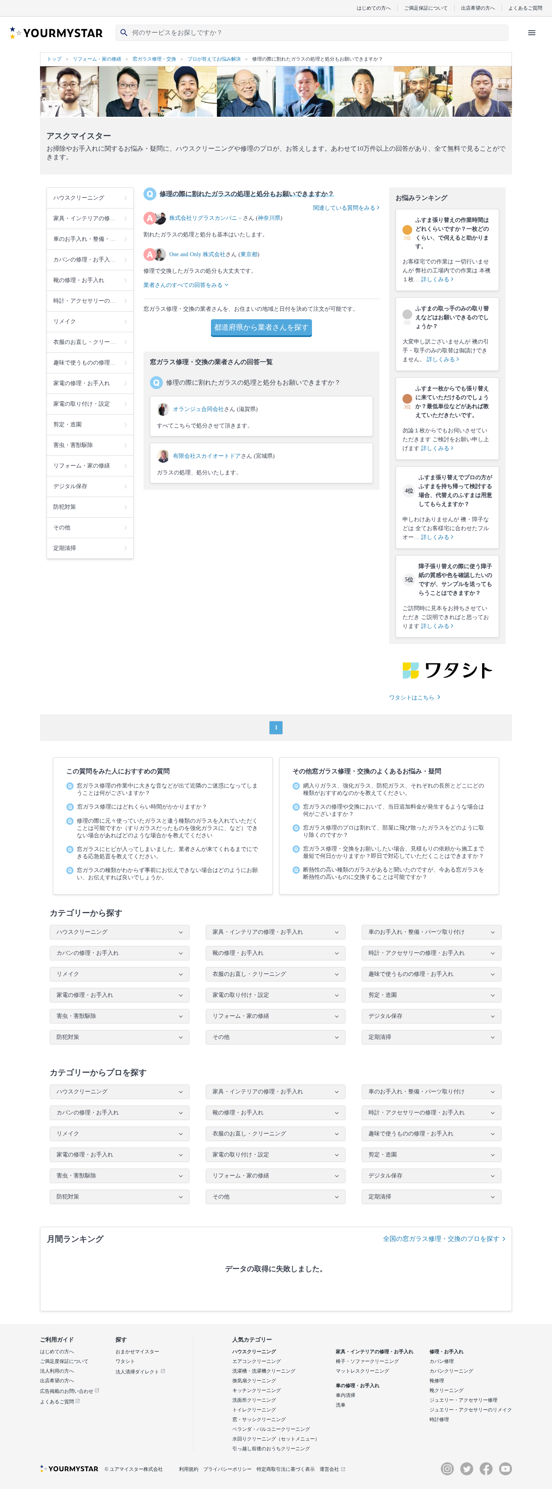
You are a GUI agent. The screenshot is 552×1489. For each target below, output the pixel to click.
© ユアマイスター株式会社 (134, 1469)
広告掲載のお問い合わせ (67, 1391)
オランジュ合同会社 (198, 409)
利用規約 (188, 1469)
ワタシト (125, 1361)
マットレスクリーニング (362, 1371)
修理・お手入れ (447, 1351)
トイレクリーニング (254, 1410)
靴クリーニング (447, 1390)
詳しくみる (436, 279)
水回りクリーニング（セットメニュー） (276, 1439)
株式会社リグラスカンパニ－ (206, 218)
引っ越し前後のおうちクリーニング (271, 1448)
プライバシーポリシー (227, 1469)
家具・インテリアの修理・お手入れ (374, 1351)
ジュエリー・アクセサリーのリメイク (471, 1410)
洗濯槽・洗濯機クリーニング (263, 1371)
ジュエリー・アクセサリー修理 (463, 1400)
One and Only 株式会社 (197, 254)
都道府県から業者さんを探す (261, 327)
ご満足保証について (426, 7)
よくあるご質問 (525, 7)
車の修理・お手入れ (357, 1385)
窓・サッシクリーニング (259, 1419)
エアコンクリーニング (256, 1361)
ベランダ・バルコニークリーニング (271, 1429)
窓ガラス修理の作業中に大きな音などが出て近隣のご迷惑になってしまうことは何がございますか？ (167, 789)
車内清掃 (345, 1395)
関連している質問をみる (345, 208)
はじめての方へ (374, 7)
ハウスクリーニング (254, 1351)
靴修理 (437, 1381)
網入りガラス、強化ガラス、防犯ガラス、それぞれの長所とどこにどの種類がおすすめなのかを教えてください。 (393, 789)
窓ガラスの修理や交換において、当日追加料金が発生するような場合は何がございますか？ (393, 810)
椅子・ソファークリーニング (367, 1361)
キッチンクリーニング (256, 1390)
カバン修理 (442, 1361)
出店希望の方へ (478, 7)
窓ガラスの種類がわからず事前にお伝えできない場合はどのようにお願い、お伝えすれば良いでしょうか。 (167, 873)
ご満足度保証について (64, 1361)
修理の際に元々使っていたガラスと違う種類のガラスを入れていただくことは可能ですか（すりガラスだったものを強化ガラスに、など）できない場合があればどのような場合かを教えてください (167, 828)
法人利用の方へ (57, 1371)
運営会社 (329, 1469)
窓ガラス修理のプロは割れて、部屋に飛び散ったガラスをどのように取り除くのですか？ (393, 831)
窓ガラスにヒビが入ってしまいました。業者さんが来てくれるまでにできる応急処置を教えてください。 (167, 852)
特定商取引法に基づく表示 (286, 1469)
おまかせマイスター (137, 1351)
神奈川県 (269, 218)
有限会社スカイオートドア (207, 456)
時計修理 (439, 1419)
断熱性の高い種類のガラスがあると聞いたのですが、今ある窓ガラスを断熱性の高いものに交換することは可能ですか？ (393, 873)
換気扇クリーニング (254, 1381)
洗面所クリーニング (254, 1400)
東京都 (248, 254)
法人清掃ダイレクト (138, 1372)
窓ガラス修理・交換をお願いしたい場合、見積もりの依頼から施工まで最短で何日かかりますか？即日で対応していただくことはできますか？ (393, 852)
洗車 (341, 1405)
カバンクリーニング (451, 1371)
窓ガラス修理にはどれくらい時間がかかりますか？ (142, 807)
